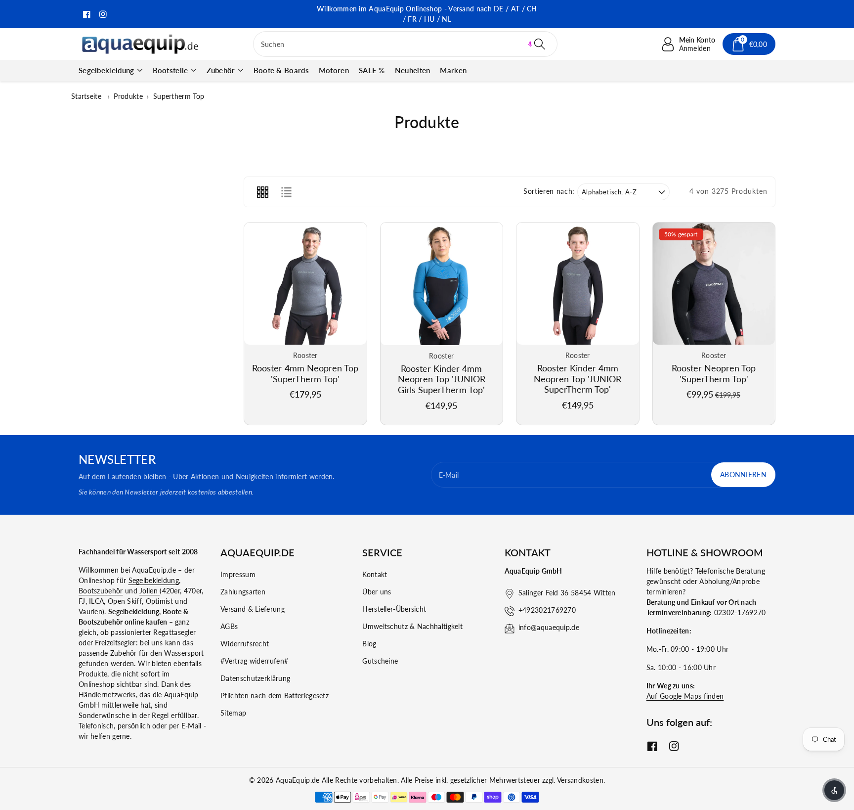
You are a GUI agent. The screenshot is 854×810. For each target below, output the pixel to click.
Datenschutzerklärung (255, 678)
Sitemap (233, 713)
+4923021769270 (547, 610)
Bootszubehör (101, 590)
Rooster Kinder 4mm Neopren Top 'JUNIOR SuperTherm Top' (577, 378)
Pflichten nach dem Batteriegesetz (274, 695)
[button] (530, 44)
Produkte (128, 96)
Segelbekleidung (106, 70)
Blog (369, 643)
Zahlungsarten (242, 591)
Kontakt (374, 574)
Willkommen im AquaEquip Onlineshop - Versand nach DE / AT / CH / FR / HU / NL (427, 13)
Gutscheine (380, 661)
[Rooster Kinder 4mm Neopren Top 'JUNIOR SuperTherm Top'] (577, 284)
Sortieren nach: (549, 191)
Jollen (149, 590)
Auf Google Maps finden (685, 696)
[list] (286, 192)
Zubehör (221, 70)
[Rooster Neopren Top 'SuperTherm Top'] (714, 284)
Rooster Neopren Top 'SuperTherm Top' (714, 373)
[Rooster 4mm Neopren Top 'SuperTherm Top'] (305, 284)
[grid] (262, 192)
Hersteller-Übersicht (394, 609)
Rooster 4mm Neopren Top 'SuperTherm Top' (305, 373)
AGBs (229, 626)
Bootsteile (170, 70)
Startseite (86, 96)
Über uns (376, 591)
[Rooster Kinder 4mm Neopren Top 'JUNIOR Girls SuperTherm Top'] (442, 284)
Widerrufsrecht (244, 643)
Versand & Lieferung (252, 609)
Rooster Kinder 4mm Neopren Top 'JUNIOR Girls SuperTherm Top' (441, 379)
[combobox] (405, 44)
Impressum (238, 574)
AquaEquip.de (298, 780)
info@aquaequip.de (548, 627)
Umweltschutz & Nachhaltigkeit (412, 626)
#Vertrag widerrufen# (254, 661)
